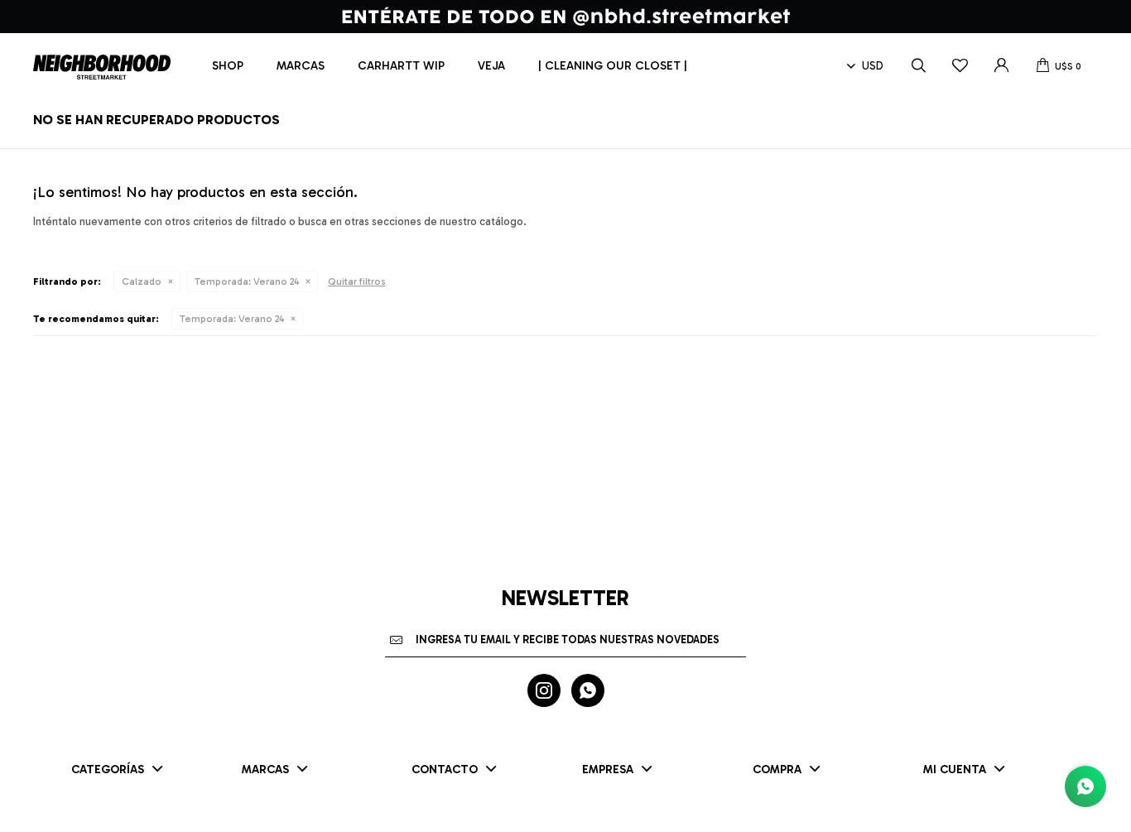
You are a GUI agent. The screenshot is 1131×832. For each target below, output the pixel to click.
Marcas (301, 66)
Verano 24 (247, 281)
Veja (491, 66)
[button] (918, 66)
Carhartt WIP (401, 66)
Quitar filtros (357, 281)
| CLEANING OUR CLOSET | (612, 66)
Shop (227, 66)
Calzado (141, 281)
